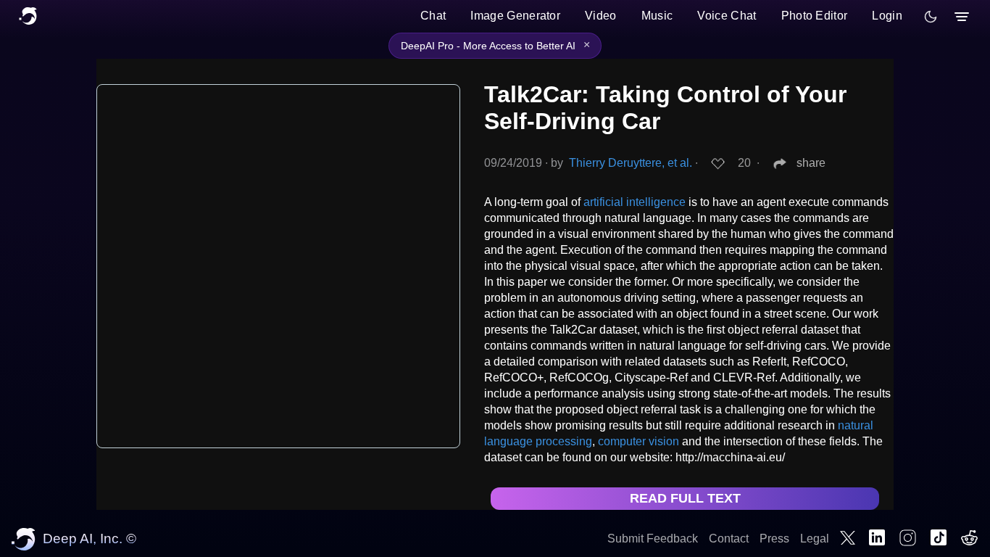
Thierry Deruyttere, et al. (630, 163)
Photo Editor (814, 15)
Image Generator (515, 15)
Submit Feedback (652, 538)
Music (657, 15)
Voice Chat (726, 15)
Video (601, 15)
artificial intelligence (634, 202)
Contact (729, 538)
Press (774, 538)
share (810, 163)
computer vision (638, 441)
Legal (814, 538)
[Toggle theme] (930, 16)
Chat (433, 15)
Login (887, 15)
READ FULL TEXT (685, 498)
